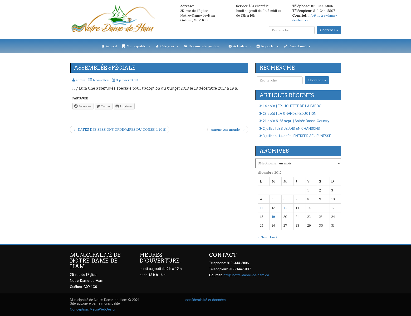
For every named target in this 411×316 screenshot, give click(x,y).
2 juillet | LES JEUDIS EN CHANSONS (291, 128)
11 (261, 208)
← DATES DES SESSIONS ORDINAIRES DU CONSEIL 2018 (119, 129)
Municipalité (136, 46)
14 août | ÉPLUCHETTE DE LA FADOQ (292, 106)
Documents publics (204, 46)
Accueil (111, 46)
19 (273, 217)
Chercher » (329, 30)
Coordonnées (299, 46)
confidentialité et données (205, 300)
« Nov (262, 237)
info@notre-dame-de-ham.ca (246, 275)
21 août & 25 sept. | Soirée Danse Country (296, 121)
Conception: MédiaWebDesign (93, 309)
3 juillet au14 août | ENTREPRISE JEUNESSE (297, 136)
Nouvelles (101, 80)
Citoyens (167, 46)
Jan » (273, 237)
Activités (240, 46)
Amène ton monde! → (228, 129)
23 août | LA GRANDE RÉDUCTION (289, 113)
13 (285, 208)
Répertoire (270, 46)
